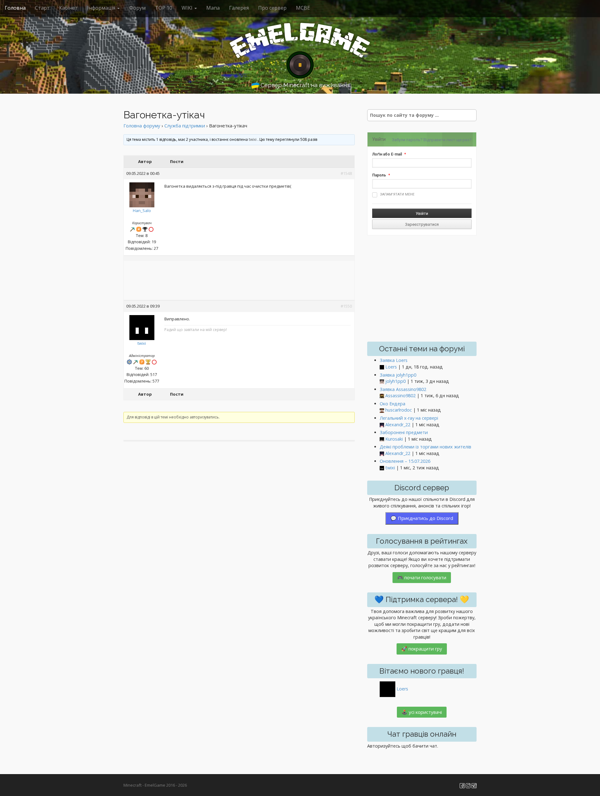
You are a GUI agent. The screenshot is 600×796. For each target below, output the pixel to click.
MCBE (303, 7)
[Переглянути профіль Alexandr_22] (382, 425)
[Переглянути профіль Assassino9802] (382, 396)
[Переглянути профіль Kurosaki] (382, 439)
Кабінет (68, 7)
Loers (391, 367)
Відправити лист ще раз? (447, 139)
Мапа (213, 7)
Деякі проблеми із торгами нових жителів (425, 447)
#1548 (346, 173)
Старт (42, 7)
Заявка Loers (394, 360)
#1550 (346, 306)
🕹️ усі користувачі (422, 712)
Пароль (379, 175)
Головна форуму (141, 125)
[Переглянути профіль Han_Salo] (141, 193)
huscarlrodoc (398, 410)
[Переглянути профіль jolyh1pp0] (382, 381)
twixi (253, 139)
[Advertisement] (239, 281)
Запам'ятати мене (397, 194)
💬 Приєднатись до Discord (422, 518)
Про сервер (272, 7)
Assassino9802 (400, 395)
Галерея (239, 7)
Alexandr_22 (397, 425)
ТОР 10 (163, 7)
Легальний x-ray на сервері (409, 418)
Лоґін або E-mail (387, 154)
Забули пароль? (407, 139)
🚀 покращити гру (421, 648)
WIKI (188, 7)
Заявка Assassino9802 (403, 389)
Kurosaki (394, 439)
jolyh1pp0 (395, 381)
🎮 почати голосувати (421, 577)
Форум (137, 7)
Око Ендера (392, 404)
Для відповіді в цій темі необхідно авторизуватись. (173, 417)
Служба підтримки (184, 125)
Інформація (102, 7)
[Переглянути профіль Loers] (382, 367)
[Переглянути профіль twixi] (141, 326)
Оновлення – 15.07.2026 (405, 461)
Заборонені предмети (404, 432)
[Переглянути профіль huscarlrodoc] (382, 410)
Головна (15, 7)
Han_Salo (142, 210)
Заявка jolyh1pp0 (398, 375)
